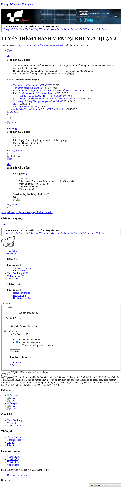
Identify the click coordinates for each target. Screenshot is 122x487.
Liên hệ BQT (13, 445)
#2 (8, 153)
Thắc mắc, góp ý (15, 439)
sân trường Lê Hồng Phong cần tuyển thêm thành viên (38, 101)
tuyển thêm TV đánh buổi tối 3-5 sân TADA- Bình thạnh (40, 109)
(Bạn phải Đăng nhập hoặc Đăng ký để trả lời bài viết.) (27, 212)
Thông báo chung (15, 437)
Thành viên (12, 278)
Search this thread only (29, 339)
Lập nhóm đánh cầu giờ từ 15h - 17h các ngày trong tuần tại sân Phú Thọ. (48, 90)
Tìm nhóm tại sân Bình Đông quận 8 (30, 88)
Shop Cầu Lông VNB (17, 273)
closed (16, 104)
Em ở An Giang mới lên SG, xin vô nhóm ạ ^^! (35, 93)
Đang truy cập (19, 295)
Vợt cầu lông (13, 456)
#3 (8, 207)
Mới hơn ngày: (10, 331)
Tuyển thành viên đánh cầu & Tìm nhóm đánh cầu (41, 45)
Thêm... (13, 365)
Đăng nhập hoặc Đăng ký (17, 4)
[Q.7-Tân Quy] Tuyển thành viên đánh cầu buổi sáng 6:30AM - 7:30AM (47, 98)
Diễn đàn (11, 253)
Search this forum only (29, 342)
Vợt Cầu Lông (14, 425)
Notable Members (21, 292)
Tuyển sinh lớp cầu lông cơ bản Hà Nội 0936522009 (38, 96)
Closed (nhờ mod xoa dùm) (26, 106)
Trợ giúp (11, 442)
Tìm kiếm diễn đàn (22, 268)
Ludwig (12, 128)
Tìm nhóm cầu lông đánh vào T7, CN (31, 85)
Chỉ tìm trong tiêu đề (28, 313)
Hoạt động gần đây (22, 298)
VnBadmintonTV (15, 276)
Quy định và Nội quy (17, 475)
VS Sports (12, 423)
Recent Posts (19, 270)
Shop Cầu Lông (14, 420)
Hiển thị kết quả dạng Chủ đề (38, 345)
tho (78, 45)
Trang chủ (12, 251)
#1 (8, 114)
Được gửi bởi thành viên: (15, 318)
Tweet (4, 224)
